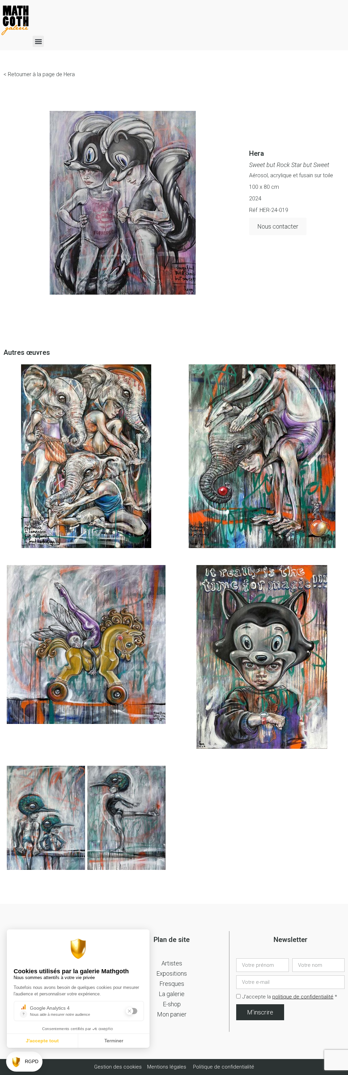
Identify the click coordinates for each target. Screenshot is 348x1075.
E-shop (172, 1004)
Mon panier (172, 1014)
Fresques (171, 983)
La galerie (172, 993)
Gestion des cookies (118, 1067)
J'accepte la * (289, 997)
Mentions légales (166, 1067)
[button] (38, 41)
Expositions (171, 973)
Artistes (171, 963)
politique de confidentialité (302, 997)
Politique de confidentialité (223, 1067)
